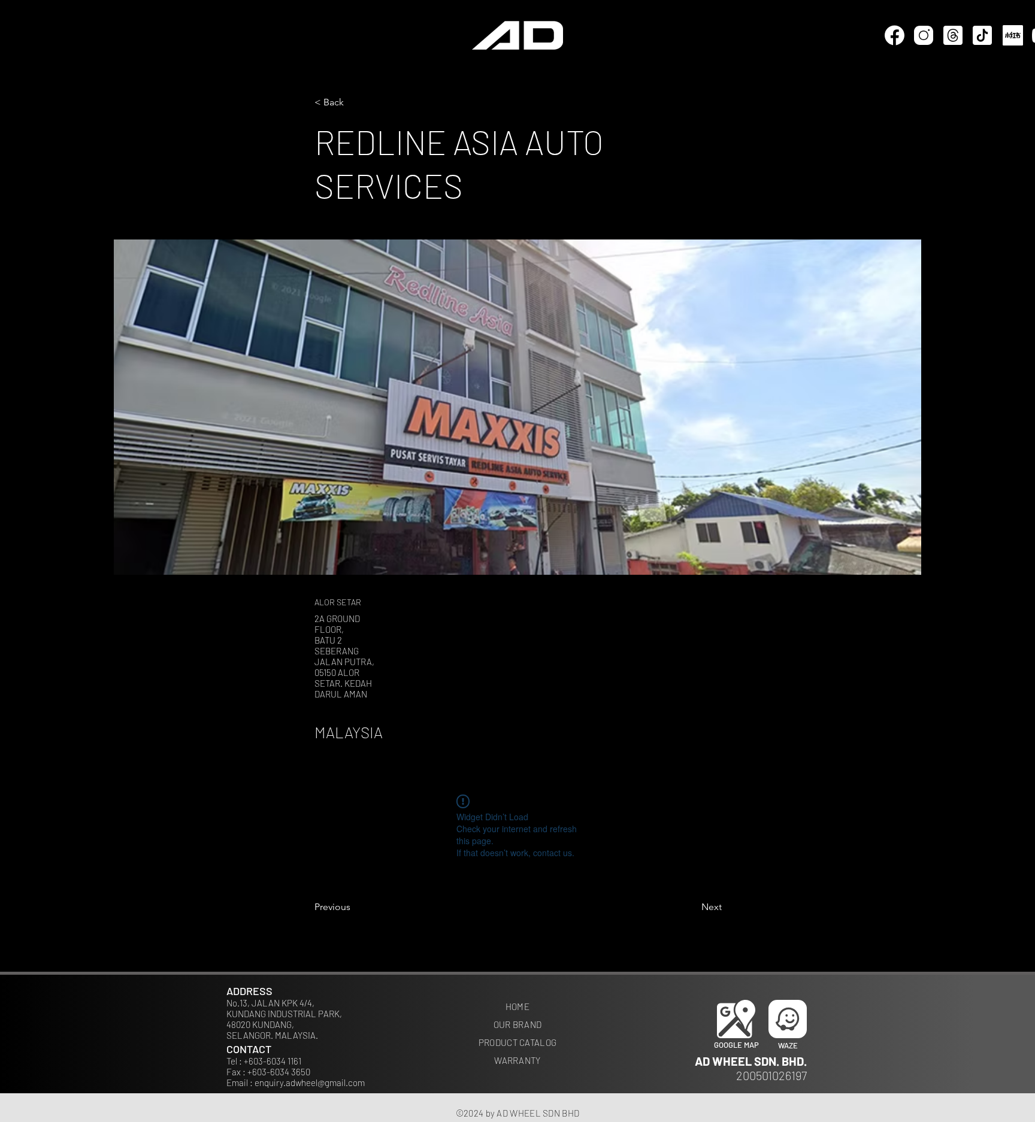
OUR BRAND (518, 1024)
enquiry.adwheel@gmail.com (310, 1082)
